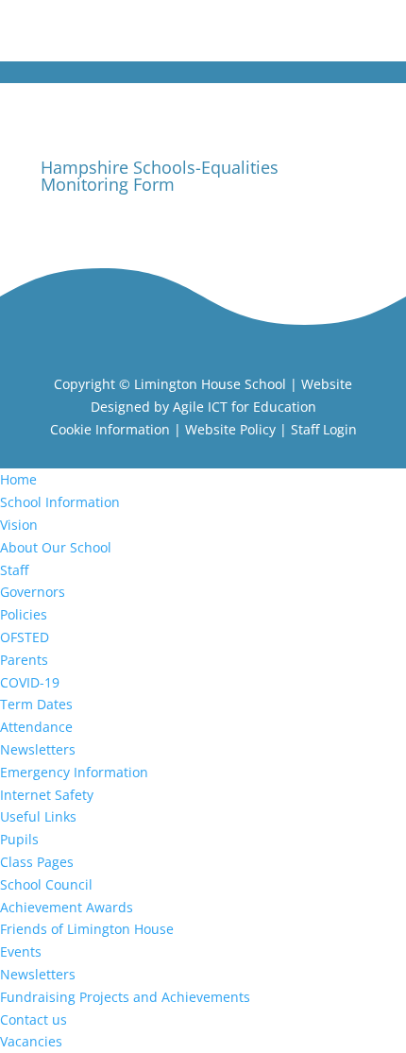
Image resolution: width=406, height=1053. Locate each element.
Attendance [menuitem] (36, 727)
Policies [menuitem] (23, 614)
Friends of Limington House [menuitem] (87, 929)
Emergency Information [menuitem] (74, 772)
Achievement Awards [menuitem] (66, 907)
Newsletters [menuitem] (38, 749)
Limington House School (210, 384)
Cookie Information (110, 429)
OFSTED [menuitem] (24, 637)
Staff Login (324, 429)
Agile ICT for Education (244, 407)
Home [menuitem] (18, 479)
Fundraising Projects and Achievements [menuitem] (125, 997)
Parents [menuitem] (24, 660)
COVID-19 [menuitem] (29, 682)
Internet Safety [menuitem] (46, 795)
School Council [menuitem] (46, 884)
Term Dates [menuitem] (36, 704)
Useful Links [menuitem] (38, 816)
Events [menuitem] (21, 951)
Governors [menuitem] (32, 592)
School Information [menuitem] (60, 502)
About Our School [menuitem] (55, 547)
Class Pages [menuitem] (37, 862)
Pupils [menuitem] (19, 839)
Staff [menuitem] (14, 570)
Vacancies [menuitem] (31, 1041)
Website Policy (230, 429)
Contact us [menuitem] (33, 1019)
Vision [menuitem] (19, 525)
